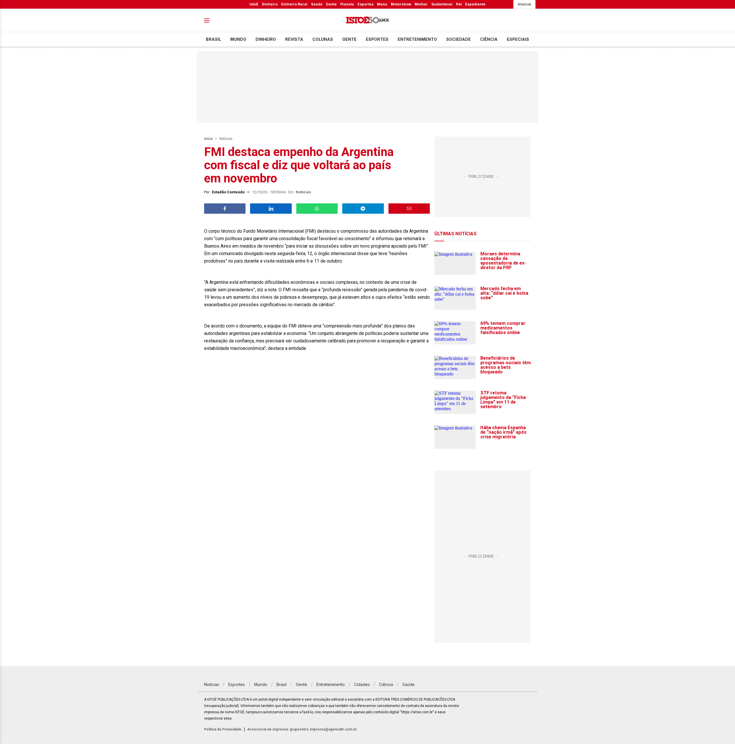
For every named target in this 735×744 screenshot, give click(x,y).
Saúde (316, 4)
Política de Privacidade (222, 729)
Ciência (489, 39)
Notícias (226, 139)
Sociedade (458, 39)
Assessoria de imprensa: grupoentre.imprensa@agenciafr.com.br (302, 729)
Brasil (213, 39)
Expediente (475, 4)
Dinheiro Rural (294, 4)
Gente (331, 4)
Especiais (518, 39)
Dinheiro (270, 4)
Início (208, 139)
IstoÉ (253, 4)
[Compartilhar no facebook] (224, 208)
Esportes (365, 4)
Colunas (322, 39)
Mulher (421, 4)
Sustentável (441, 4)
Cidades (362, 684)
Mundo (238, 39)
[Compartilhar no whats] (317, 208)
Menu (382, 4)
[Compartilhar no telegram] (363, 208)
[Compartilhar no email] (409, 208)
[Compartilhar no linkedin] (270, 208)
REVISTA (294, 39)
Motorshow (401, 4)
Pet (459, 4)
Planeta (347, 4)
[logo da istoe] (367, 20)
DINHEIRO (266, 39)
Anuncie (524, 4)
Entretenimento (417, 39)
